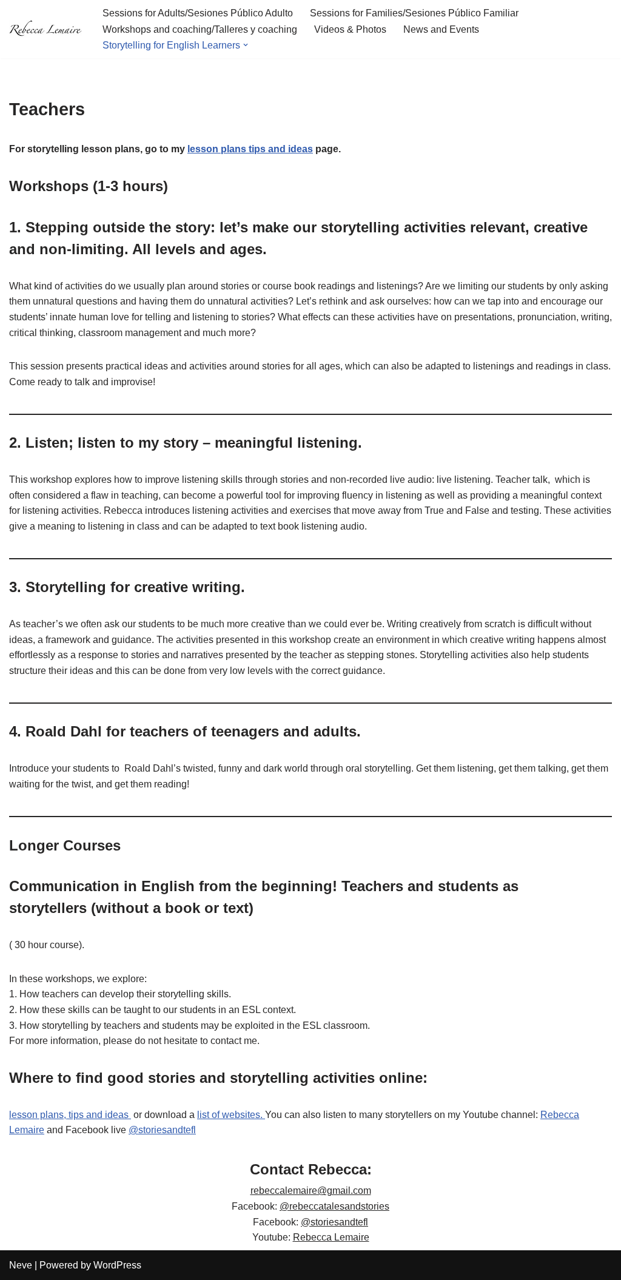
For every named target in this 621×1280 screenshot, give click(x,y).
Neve (20, 1265)
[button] (245, 44)
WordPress (117, 1265)
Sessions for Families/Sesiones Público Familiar (414, 13)
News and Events (441, 29)
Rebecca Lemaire (331, 1237)
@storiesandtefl (162, 1130)
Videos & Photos (350, 29)
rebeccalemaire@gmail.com (310, 1190)
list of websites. (231, 1115)
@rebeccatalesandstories (334, 1206)
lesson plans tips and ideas (250, 149)
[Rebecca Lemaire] (45, 29)
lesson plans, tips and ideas (70, 1115)
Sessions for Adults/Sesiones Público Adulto (197, 13)
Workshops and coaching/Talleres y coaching (199, 29)
